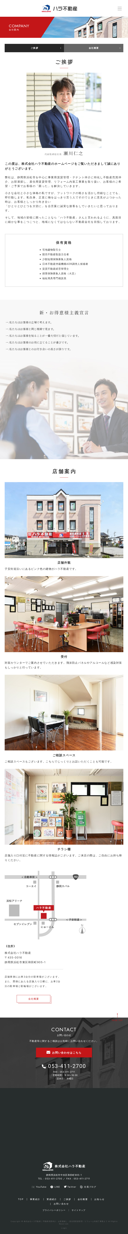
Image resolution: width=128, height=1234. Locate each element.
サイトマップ (79, 1210)
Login (64, 1228)
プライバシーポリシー (54, 1210)
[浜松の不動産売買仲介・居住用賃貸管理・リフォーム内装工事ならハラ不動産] (59, 8)
